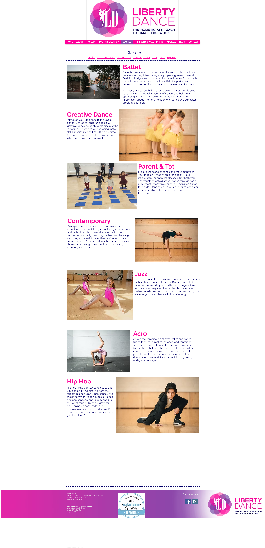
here (142, 102)
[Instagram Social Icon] (195, 501)
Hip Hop (171, 57)
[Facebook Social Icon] (188, 501)
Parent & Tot (124, 57)
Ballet (91, 57)
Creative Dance (106, 57)
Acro (162, 57)
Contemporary (141, 57)
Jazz (154, 57)
